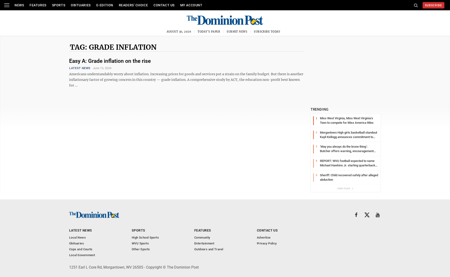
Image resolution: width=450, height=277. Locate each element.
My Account (191, 5)
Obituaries (81, 5)
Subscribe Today (267, 31)
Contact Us (164, 5)
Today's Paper (209, 31)
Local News (77, 237)
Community (202, 237)
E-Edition (104, 5)
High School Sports (145, 237)
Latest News (79, 68)
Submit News (237, 31)
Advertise (264, 237)
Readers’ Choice (133, 5)
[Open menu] (7, 5)
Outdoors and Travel (208, 249)
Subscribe (433, 5)
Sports (58, 5)
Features (38, 5)
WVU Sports (140, 243)
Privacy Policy (267, 243)
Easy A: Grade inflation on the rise (110, 61)
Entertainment (204, 243)
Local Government (82, 255)
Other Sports (141, 249)
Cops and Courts (81, 249)
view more (344, 188)
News (19, 5)
